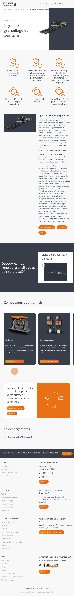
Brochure (62, 227)
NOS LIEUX (67, 453)
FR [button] (55, 4)
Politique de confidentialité (44, 592)
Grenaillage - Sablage (21, 9)
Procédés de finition (8, 507)
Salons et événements (9, 573)
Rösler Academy (7, 535)
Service (4, 525)
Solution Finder (45, 4)
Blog (3, 567)
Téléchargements (7, 580)
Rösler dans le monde (9, 472)
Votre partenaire (9, 518)
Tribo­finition (5, 494)
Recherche (5, 560)
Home (4, 9)
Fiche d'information (46, 227)
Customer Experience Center (11, 542)
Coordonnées (30, 592)
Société (4, 466)
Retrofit (4, 529)
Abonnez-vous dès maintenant (51, 532)
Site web (44, 571)
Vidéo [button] (42, 232)
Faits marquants (7, 469)
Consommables (7, 504)
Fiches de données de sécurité (12, 577)
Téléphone (12, 413)
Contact (44, 481)
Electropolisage (7, 501)
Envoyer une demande (16, 408)
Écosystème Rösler (8, 522)
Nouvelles (5, 563)
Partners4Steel (6, 548)
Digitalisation (6, 539)
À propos (5, 462)
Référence (5, 545)
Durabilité (5, 476)
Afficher (44, 506)
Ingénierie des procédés (10, 532)
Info (3, 557)
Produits (10, 9)
